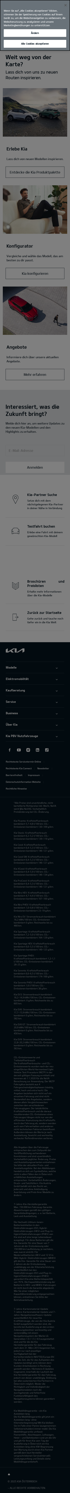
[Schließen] (65, 5)
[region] (35, 25)
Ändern (35, 32)
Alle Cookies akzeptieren (35, 43)
